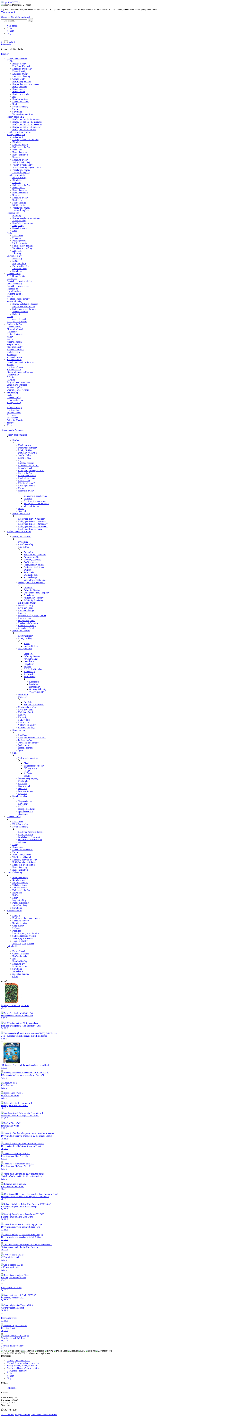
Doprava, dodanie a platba (18, 1360)
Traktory (27, 570)
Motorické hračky (20, 106)
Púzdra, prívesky (19, 243)
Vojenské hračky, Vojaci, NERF (26, 167)
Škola (9, 233)
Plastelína (11, 380)
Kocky (15, 104)
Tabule (27, 776)
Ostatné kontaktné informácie (44, 1414)
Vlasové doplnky (36, 692)
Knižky (10, 337)
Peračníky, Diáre (31, 659)
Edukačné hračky (20, 74)
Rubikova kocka (14, 412)
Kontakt (10, 31)
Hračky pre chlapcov (16, 134)
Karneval (16, 157)
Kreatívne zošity (14, 369)
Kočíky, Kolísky (31, 646)
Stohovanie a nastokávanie (24, 309)
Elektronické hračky (21, 76)
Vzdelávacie (12, 417)
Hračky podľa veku (15, 117)
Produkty (5, 54)
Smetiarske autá (31, 575)
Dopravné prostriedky (22, 69)
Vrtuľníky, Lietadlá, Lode (35, 580)
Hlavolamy (17, 258)
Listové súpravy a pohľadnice (20, 372)
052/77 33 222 (7, 17)
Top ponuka (6, 430)
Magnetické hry (19, 263)
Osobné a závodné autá (34, 567)
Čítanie (27, 763)
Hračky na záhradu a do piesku (26, 218)
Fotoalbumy (29, 595)
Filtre (3, 981)
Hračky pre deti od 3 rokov (19, 132)
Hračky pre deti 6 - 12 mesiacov (26, 127)
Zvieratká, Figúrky (20, 210)
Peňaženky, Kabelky (33, 669)
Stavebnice (17, 112)
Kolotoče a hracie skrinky (18, 299)
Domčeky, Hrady (20, 144)
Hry (14, 96)
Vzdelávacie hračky (21, 170)
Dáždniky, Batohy (32, 590)
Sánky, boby (17, 225)
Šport (14, 230)
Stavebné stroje (30, 577)
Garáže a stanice (31, 562)
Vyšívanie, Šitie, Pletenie (18, 390)
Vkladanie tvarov (20, 311)
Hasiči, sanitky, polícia (34, 565)
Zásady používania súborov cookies (23, 1368)
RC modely (29, 572)
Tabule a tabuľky (14, 387)
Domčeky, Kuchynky (22, 66)
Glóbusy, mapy (30, 768)
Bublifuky (16, 215)
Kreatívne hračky (20, 160)
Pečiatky (10, 377)
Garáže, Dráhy (18, 79)
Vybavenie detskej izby (22, 114)
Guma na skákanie (15, 400)
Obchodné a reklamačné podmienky (23, 1363)
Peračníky (16, 238)
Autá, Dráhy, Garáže (16, 276)
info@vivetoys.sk (22, 17)
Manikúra (33, 684)
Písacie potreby (19, 240)
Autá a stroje (18, 137)
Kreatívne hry (13, 410)
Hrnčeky (27, 666)
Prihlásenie (6, 44)
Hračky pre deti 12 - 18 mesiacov (27, 122)
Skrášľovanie (29, 676)
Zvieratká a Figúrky (21, 172)
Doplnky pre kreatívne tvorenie (20, 362)
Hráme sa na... (18, 89)
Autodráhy (28, 552)
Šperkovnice (29, 674)
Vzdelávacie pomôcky (22, 248)
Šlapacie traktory (19, 228)
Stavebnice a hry (14, 256)
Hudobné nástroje (20, 99)
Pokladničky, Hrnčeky (33, 598)
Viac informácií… (9, 12)
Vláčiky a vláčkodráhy (22, 165)
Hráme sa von (18, 91)
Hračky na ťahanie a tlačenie (25, 304)
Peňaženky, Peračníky (33, 600)
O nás (9, 28)
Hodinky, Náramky (37, 689)
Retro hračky (12, 392)
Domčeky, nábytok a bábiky (19, 281)
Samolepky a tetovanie (17, 385)
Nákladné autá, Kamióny (35, 554)
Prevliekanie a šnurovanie (23, 306)
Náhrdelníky (34, 687)
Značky (10, 423)
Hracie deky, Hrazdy (21, 81)
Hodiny (27, 771)
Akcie (9, 425)
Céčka (9, 395)
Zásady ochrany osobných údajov (22, 1365)
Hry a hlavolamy (19, 152)
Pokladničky (29, 671)
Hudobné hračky (14, 407)
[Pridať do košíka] (2, 1011)
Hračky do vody (19, 86)
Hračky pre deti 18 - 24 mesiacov (27, 124)
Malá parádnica (19, 203)
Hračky (10, 61)
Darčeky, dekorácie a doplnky (25, 139)
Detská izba (17, 235)
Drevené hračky (19, 71)
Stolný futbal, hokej (21, 162)
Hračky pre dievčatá (16, 175)
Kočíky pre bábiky (20, 101)
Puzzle (15, 109)
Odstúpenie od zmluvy (17, 1371)
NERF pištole (18, 205)
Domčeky (16, 182)
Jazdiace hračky (19, 220)
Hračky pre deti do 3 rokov (24, 129)
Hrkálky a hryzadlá (20, 94)
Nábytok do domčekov (34, 704)
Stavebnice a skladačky (17, 319)
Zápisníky (16, 253)
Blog (9, 33)
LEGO (15, 261)
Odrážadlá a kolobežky (22, 223)
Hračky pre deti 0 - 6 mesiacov (26, 119)
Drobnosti (28, 587)
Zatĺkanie (16, 314)
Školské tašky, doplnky (22, 246)
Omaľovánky (13, 374)
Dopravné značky (31, 557)
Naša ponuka (12, 26)
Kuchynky (17, 200)
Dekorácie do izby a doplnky (36, 592)
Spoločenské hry (19, 268)
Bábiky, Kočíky (19, 64)
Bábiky (27, 643)
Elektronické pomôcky (34, 766)
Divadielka (17, 142)
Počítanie (28, 773)
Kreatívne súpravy (15, 367)
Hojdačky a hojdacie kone (18, 286)
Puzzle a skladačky (20, 266)
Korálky (10, 364)
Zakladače (17, 251)
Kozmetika (34, 682)
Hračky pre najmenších (17, 58)
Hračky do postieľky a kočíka (25, 84)
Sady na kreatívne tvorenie (18, 382)
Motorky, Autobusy (32, 559)
